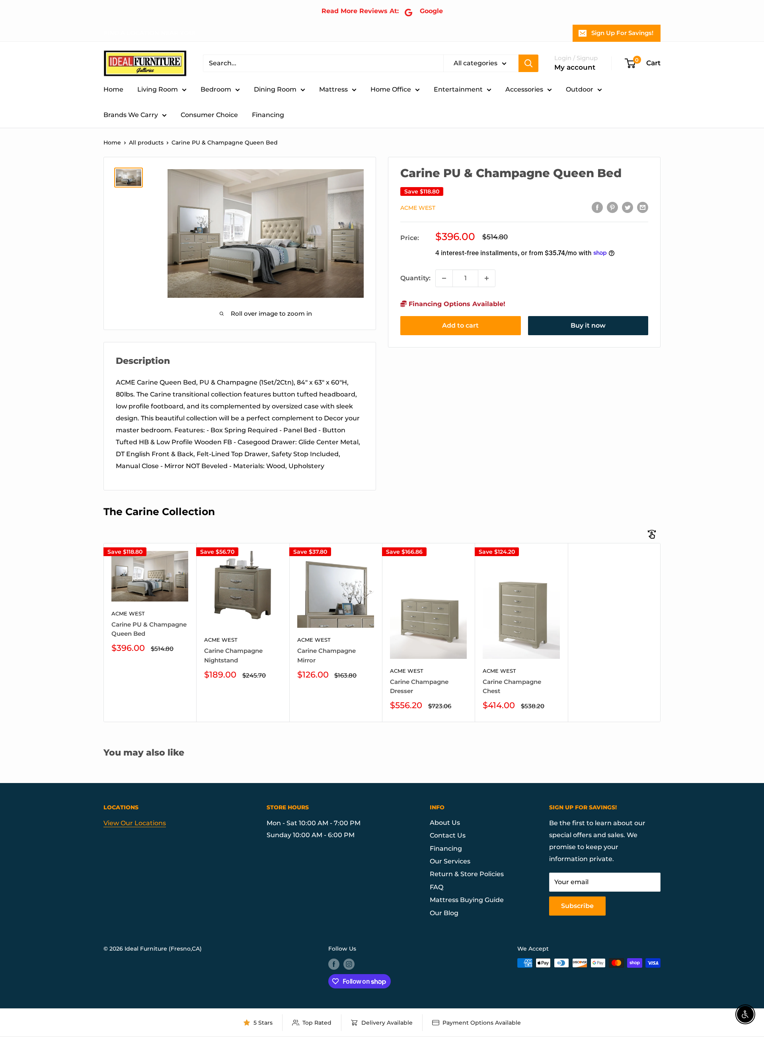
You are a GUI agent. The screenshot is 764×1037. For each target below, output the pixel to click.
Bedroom (216, 89)
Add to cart (460, 325)
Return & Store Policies (467, 874)
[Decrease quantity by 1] (444, 278)
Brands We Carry (130, 115)
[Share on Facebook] (597, 207)
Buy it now (588, 325)
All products (146, 142)
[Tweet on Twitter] (627, 207)
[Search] (528, 63)
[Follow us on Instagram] (349, 963)
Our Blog (444, 913)
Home (113, 89)
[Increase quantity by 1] (486, 278)
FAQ (436, 887)
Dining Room (275, 89)
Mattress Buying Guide (467, 900)
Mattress (333, 89)
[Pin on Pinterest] (612, 207)
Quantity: (415, 278)
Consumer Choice (209, 115)
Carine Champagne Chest (512, 686)
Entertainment (458, 89)
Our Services (450, 861)
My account (574, 67)
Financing (268, 115)
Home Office (390, 89)
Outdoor (579, 89)
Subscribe (577, 906)
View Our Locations (134, 823)
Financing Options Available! (456, 304)
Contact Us (448, 835)
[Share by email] (642, 207)
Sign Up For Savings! (622, 33)
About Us (445, 822)
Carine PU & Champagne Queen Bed (149, 629)
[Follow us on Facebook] (333, 963)
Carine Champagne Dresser (419, 686)
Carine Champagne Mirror (326, 655)
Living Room (157, 89)
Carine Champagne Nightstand (233, 655)
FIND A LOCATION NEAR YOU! (149, 33)
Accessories (524, 89)
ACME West (417, 207)
